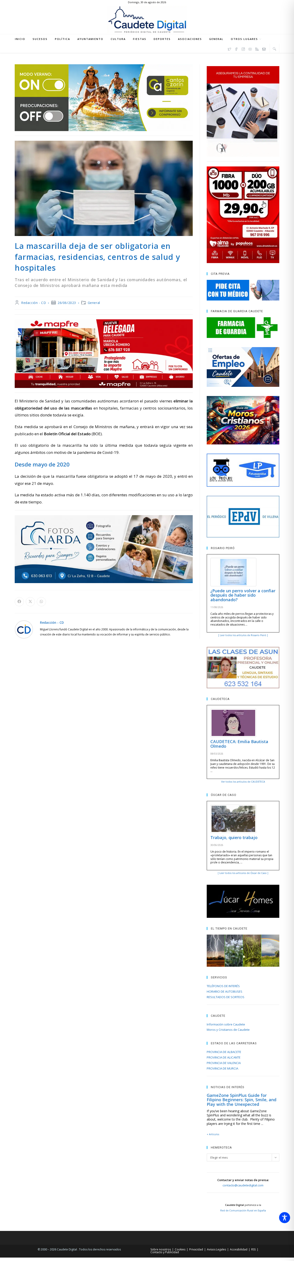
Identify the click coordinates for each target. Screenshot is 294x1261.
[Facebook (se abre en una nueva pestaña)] (236, 48)
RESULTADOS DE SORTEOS (225, 997)
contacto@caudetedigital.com (243, 1185)
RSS (253, 1249)
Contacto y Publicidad (164, 1252)
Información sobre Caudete (226, 1024)
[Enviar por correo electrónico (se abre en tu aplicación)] (263, 48)
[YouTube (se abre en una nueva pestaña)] (250, 48)
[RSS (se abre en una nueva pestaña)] (257, 48)
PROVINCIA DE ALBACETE (224, 1052)
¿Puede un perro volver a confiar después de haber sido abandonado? (242, 595)
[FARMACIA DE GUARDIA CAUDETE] (243, 327)
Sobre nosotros (160, 1249)
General (94, 303)
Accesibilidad (238, 1249)
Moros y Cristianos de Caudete (228, 1030)
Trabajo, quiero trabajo (233, 837)
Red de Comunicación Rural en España (243, 1210)
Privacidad (196, 1249)
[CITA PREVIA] (243, 290)
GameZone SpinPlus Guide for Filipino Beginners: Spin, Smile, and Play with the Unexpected (241, 1099)
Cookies (180, 1249)
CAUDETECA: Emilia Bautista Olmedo (239, 744)
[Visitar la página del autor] (24, 629)
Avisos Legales (216, 1249)
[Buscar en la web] (274, 48)
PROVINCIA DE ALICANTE (223, 1057)
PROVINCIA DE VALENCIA (224, 1063)
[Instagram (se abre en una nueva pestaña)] (243, 48)
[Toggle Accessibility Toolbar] (285, 1218)
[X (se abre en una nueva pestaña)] (229, 48)
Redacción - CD (33, 303)
